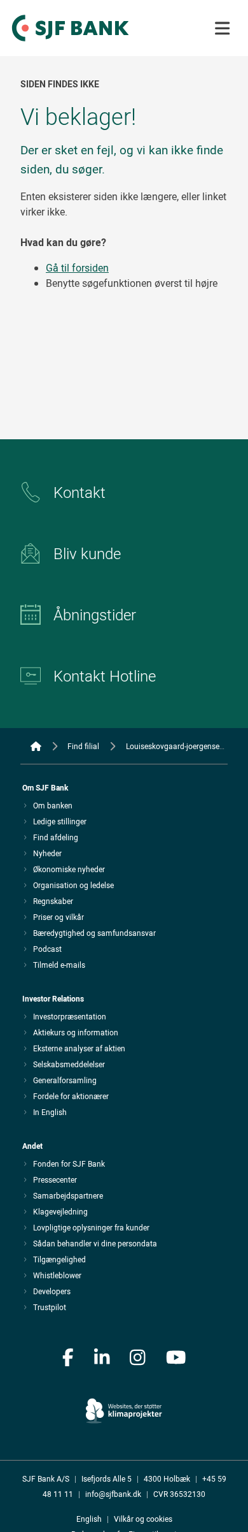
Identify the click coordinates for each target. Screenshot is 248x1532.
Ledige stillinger (59, 821)
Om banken (52, 805)
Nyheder (47, 853)
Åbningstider (94, 614)
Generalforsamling (65, 1080)
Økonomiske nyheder (69, 869)
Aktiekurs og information (75, 1032)
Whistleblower (57, 1275)
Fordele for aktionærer (71, 1096)
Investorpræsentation (69, 1016)
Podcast (47, 949)
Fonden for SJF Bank (69, 1163)
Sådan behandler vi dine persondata (95, 1243)
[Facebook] (68, 1358)
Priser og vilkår (58, 917)
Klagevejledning (60, 1211)
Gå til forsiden (77, 268)
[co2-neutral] (124, 1403)
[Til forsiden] (70, 42)
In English (50, 1112)
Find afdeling (55, 837)
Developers (52, 1291)
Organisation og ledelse (73, 885)
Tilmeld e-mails (59, 964)
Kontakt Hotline (104, 676)
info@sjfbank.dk (113, 1494)
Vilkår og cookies (143, 1519)
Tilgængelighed (59, 1259)
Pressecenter (55, 1179)
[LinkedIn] (102, 1358)
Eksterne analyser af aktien (79, 1048)
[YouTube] (176, 1358)
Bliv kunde (87, 553)
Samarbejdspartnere (68, 1195)
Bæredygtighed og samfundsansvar (94, 933)
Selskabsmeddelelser (69, 1064)
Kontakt (79, 492)
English (89, 1519)
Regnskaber (53, 901)
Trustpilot (49, 1307)
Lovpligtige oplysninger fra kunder (91, 1227)
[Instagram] (138, 1358)
